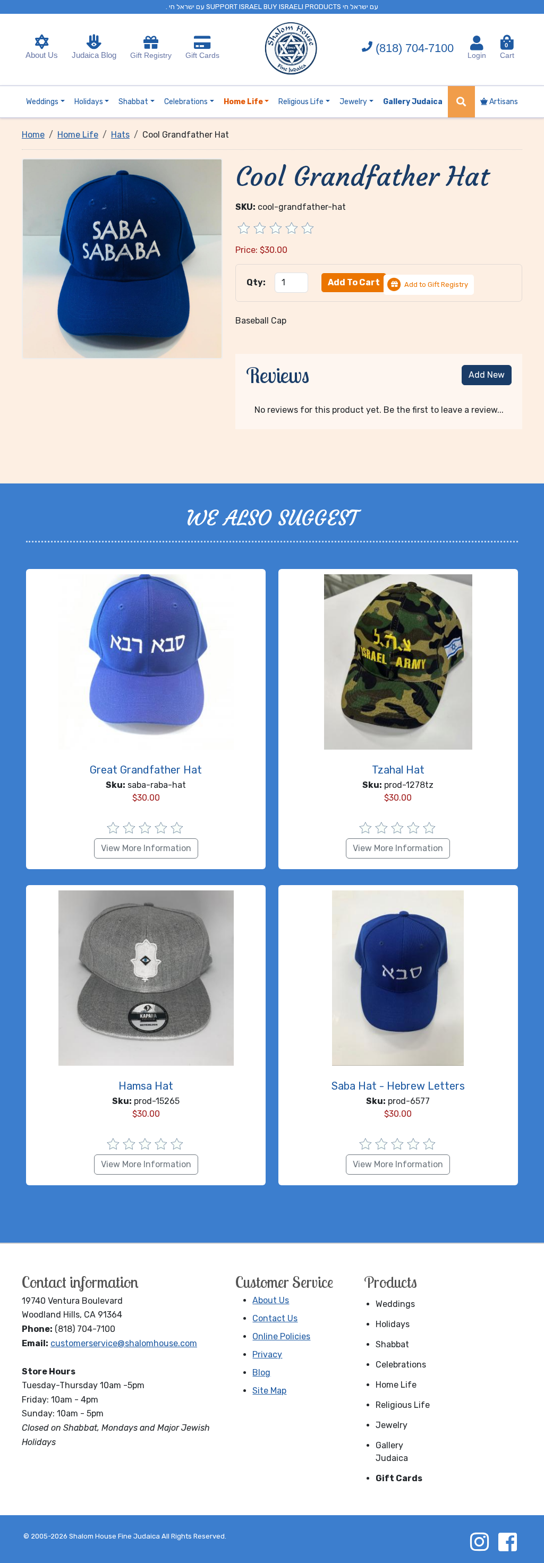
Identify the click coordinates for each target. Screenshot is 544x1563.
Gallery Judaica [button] (413, 101)
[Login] (476, 43)
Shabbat (392, 1344)
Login (477, 55)
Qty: (256, 282)
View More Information (146, 848)
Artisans (503, 101)
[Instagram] (479, 1541)
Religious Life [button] (301, 101)
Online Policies (281, 1336)
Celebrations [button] (186, 101)
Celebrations (401, 1365)
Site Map (269, 1391)
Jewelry (391, 1425)
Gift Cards (202, 55)
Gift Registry (151, 55)
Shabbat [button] (133, 101)
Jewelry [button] (353, 101)
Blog (261, 1372)
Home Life (396, 1385)
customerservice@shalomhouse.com (123, 1343)
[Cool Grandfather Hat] (122, 258)
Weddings (395, 1304)
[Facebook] (507, 1541)
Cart (507, 51)
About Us (42, 55)
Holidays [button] (88, 101)
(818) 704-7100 (415, 48)
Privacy (267, 1354)
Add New (487, 375)
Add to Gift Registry (436, 284)
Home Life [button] (243, 101)
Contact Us (275, 1318)
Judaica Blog (94, 55)
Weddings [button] (42, 101)
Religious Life (403, 1405)
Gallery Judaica (392, 1451)
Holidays (393, 1324)
